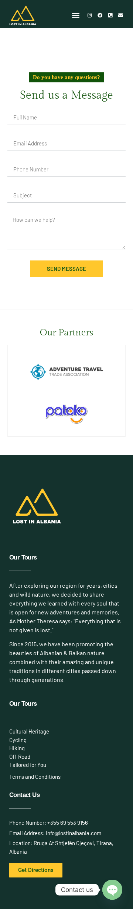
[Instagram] (90, 15)
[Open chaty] (112, 890)
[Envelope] (121, 15)
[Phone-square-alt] (110, 15)
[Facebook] (100, 15)
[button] (76, 15)
